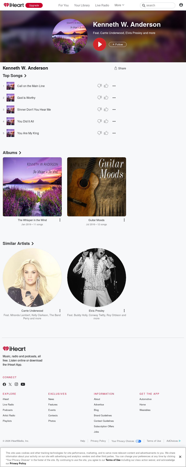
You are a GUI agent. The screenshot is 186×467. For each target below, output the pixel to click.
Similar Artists (16, 243)
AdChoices (172, 440)
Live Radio (102, 5)
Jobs (96, 431)
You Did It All (25, 121)
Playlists (7, 420)
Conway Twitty (97, 315)
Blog (96, 410)
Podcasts (8, 410)
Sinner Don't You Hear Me (34, 109)
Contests (53, 415)
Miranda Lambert (20, 315)
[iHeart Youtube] (23, 385)
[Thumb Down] (99, 85)
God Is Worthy (26, 98)
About (97, 399)
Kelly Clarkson (40, 315)
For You (63, 5)
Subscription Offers (104, 426)
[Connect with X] (10, 385)
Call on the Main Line (31, 86)
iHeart (6, 399)
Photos (52, 420)
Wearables (145, 410)
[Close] (180, 457)
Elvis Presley (134, 33)
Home (143, 404)
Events (52, 410)
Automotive (145, 399)
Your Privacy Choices (123, 441)
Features (53, 404)
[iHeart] (14, 5)
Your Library (82, 5)
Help (82, 440)
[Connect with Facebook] (4, 385)
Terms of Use (154, 440)
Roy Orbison (114, 315)
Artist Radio (9, 415)
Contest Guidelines (104, 420)
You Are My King (28, 133)
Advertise (99, 404)
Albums (10, 152)
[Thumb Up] (106, 85)
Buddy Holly (80, 315)
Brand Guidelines (103, 415)
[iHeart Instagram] (16, 385)
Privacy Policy (98, 440)
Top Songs (13, 75)
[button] (99, 44)
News (51, 399)
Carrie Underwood (112, 33)
